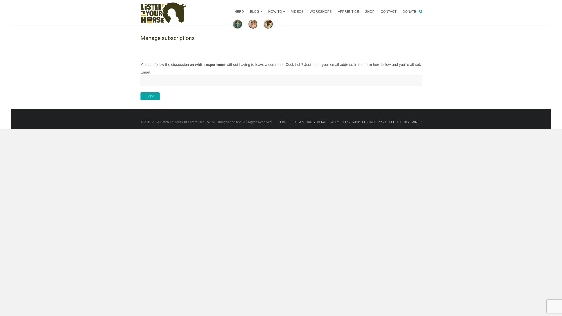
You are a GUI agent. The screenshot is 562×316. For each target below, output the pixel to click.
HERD (239, 11)
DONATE (409, 11)
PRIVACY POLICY (390, 122)
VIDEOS (297, 11)
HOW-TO (275, 11)
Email (145, 72)
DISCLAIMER (413, 122)
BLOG (254, 11)
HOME (283, 122)
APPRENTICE (348, 11)
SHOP (370, 11)
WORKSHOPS (321, 11)
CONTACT (388, 11)
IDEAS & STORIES (302, 122)
